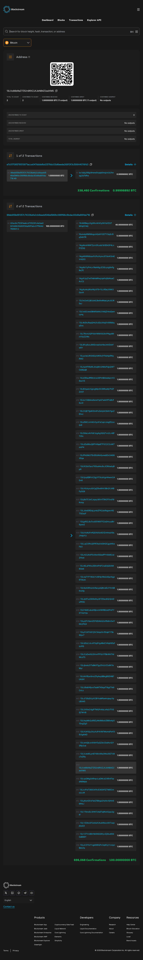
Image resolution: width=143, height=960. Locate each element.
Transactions (76, 20)
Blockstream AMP (40, 937)
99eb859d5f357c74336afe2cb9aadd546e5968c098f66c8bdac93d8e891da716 (48, 215)
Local (128, 937)
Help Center (131, 925)
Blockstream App (40, 925)
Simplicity (58, 941)
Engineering (84, 925)
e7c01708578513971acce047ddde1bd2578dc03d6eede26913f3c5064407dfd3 (47, 164)
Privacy (16, 951)
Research (112, 925)
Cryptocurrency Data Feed (64, 925)
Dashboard (47, 20)
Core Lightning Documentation (91, 933)
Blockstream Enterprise (42, 933)
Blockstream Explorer (42, 941)
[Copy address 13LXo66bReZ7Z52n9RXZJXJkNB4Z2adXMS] (56, 90)
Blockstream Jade (40, 929)
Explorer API (94, 20)
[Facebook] (18, 892)
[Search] (6, 31)
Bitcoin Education (133, 929)
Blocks (61, 20)
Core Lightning (60, 933)
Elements (58, 937)
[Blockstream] (12, 885)
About (111, 929)
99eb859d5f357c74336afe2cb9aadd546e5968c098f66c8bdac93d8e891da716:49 (28, 175)
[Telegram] (25, 892)
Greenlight (38, 945)
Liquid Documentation (88, 929)
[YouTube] (31, 892)
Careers (112, 933)
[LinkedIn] (12, 892)
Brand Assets (131, 941)
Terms (5, 951)
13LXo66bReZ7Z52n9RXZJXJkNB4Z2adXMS (96, 769)
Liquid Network (60, 929)
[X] (5, 892)
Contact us (9, 906)
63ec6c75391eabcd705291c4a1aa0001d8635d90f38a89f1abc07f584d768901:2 (27, 226)
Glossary (130, 933)
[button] (130, 164)
